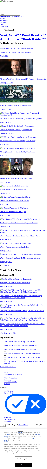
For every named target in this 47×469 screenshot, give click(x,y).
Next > (6, 265)
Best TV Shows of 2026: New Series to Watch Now (22, 357)
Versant (20, 432)
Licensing (7, 380)
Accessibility (8, 421)
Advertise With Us (10, 382)
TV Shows (4, 20)
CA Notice (8, 417)
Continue (23, 465)
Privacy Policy (9, 393)
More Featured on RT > (8, 333)
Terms (8, 434)
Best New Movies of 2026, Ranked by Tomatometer (22, 353)
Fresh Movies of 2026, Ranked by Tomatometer (20, 345)
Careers (7, 384)
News (2, 24)
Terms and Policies (10, 419)
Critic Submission (10, 378)
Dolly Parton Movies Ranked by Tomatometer (20, 349)
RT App (3, 22)
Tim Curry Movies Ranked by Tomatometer (19, 342)
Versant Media (23, 425)
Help (6, 372)
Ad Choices (8, 391)
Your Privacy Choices (13, 415)
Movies (2, 18)
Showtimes (4, 26)
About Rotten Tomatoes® (13, 374)
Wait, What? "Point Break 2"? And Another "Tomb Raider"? (23, 37)
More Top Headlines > (8, 367)
